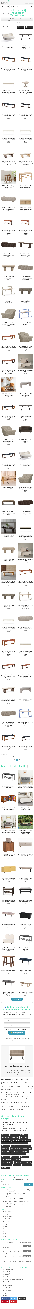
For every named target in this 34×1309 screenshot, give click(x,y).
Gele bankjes (17, 1159)
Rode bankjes (5, 1148)
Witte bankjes (15, 1137)
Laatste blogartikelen (9, 1239)
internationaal (20, 1200)
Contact (7, 1295)
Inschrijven (28, 1184)
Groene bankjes (18, 1162)
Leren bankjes (27, 1162)
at (5, 1236)
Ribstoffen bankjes (26, 1165)
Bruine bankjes (15, 1151)
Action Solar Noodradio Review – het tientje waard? (17, 1246)
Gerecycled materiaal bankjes (9, 1154)
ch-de (6, 1223)
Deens (6, 1235)
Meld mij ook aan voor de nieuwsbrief (15, 1029)
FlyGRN (6, 1193)
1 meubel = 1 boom (10, 1289)
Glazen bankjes (16, 1140)
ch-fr (6, 1225)
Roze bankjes (5, 1134)
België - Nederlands (10, 1215)
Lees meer (17, 22)
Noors (6, 1220)
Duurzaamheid (8, 1285)
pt (5, 1228)
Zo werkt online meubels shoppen (14, 1279)
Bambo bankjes (14, 1134)
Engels (6, 1230)
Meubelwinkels (8, 1278)
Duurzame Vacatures (10, 1200)
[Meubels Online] (2, 6)
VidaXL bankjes (23, 1134)
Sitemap (7, 1276)
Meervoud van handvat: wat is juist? (17, 1242)
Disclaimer (7, 1274)
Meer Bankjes (17, 999)
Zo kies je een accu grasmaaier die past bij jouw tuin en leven (17, 1262)
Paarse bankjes (24, 1151)
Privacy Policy (8, 1281)
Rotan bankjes (17, 1165)
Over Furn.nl (8, 1271)
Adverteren (7, 1292)
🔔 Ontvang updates (17, 1033)
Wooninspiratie (9, 1294)
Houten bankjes (24, 1143)
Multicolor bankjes (6, 1140)
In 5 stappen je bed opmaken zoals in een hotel (17, 1257)
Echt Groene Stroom (10, 1195)
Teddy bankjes (14, 1157)
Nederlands (8, 1211)
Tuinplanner (8, 1290)
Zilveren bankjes (24, 1157)
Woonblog (7, 1273)
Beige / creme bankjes (16, 1148)
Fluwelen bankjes (6, 1137)
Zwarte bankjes (5, 1157)
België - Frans (8, 1216)
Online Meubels (9, 1269)
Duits (6, 1226)
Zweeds (7, 1221)
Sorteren (29, 27)
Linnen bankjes (14, 1143)
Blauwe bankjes (5, 1146)
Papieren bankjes (27, 1148)
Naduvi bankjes (26, 1146)
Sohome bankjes (26, 1140)
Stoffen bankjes (21, 1154)
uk (5, 1233)
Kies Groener (8, 1198)
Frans (6, 1213)
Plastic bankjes (5, 1168)
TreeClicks (7, 1190)
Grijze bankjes (24, 1137)
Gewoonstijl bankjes (7, 1165)
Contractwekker (9, 1201)
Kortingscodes (8, 1287)
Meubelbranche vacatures (11, 1284)
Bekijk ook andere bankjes (14, 766)
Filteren (21, 27)
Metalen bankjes (6, 1151)
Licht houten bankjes (7, 1159)
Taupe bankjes (5, 1143)
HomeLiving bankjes (16, 1146)
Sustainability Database (11, 1205)
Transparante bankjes (7, 1162)
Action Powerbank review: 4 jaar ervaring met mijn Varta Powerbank (17, 1252)
